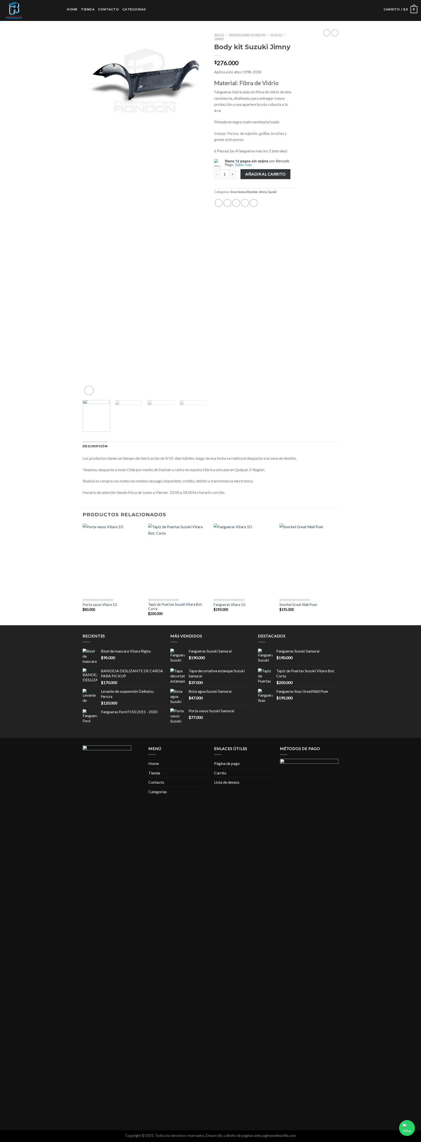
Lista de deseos (226, 782)
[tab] (95, 446)
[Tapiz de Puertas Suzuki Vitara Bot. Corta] (178, 560)
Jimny (219, 39)
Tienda (88, 9)
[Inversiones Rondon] (28, 10)
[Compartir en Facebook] (219, 203)
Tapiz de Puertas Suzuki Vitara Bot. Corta (175, 606)
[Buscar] (61, 9)
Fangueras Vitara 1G (230, 605)
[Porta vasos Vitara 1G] (113, 560)
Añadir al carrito (265, 174)
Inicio (219, 35)
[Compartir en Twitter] (227, 203)
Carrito (220, 773)
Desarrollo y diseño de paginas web (233, 1135)
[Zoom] (89, 390)
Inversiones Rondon (247, 35)
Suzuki (276, 35)
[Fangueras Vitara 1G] (244, 560)
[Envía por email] (236, 203)
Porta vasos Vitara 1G (100, 605)
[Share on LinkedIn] (254, 203)
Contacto (108, 9)
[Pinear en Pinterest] (245, 203)
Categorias (134, 9)
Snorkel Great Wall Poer (298, 605)
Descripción (95, 446)
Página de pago (227, 763)
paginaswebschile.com (278, 1135)
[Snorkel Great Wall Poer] (309, 560)
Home (72, 9)
